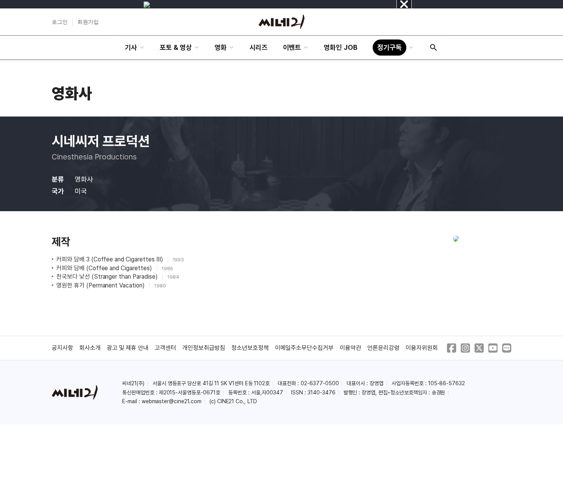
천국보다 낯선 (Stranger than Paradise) (107, 276)
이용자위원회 (422, 347)
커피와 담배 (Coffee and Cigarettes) (105, 268)
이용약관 (350, 347)
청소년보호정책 (250, 347)
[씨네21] (281, 21)
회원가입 (88, 22)
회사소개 (90, 347)
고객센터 (165, 347)
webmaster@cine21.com (171, 401)
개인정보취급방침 (203, 347)
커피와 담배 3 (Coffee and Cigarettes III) (110, 259)
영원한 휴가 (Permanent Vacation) (101, 285)
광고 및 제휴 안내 (128, 347)
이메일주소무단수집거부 (304, 347)
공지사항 (62, 347)
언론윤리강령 (383, 347)
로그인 (60, 22)
